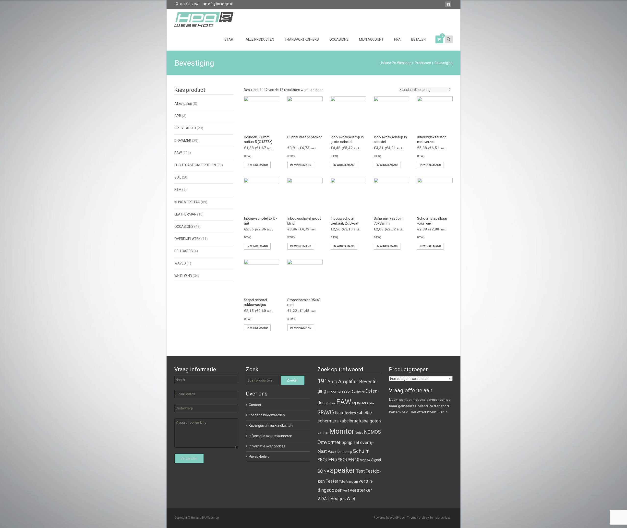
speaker (342, 470)
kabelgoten (370, 420)
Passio (333, 451)
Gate (370, 403)
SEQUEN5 (327, 459)
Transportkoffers (302, 39)
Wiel (351, 498)
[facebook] (448, 5)
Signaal (365, 460)
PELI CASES (183, 251)
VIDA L (323, 498)
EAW (178, 153)
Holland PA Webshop (395, 63)
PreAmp (346, 452)
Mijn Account (371, 39)
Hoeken (350, 413)
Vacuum (352, 481)
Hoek (339, 413)
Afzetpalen (183, 104)
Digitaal (330, 403)
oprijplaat (350, 442)
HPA (397, 39)
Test (360, 471)
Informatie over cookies (267, 446)
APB (177, 116)
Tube (342, 481)
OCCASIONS (183, 226)
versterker (361, 490)
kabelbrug (349, 420)
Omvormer (329, 442)
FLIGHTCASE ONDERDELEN (195, 165)
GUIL (177, 177)
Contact (255, 405)
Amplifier (348, 381)
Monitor (341, 431)
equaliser (359, 403)
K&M (177, 190)
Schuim (361, 451)
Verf (346, 490)
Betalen (418, 39)
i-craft (421, 517)
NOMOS (372, 432)
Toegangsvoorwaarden (267, 415)
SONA (323, 471)
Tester (332, 481)
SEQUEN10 (348, 459)
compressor (341, 391)
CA (328, 391)
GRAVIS (325, 412)
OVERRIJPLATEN (187, 239)
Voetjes (338, 498)
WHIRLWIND (183, 276)
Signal (376, 460)
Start (229, 39)
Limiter (323, 432)
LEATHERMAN (185, 214)
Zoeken (293, 380)
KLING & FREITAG (187, 202)
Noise (359, 432)
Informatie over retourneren (270, 436)
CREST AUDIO (185, 128)
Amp (332, 381)
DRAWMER (182, 141)
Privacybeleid (259, 456)
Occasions (339, 39)
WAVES (180, 263)
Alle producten (260, 39)
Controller (358, 391)
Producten (423, 63)
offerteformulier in (432, 412)
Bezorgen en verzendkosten (271, 426)
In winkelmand (257, 165)
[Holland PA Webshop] (200, 18)
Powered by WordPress (390, 517)
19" (321, 381)
